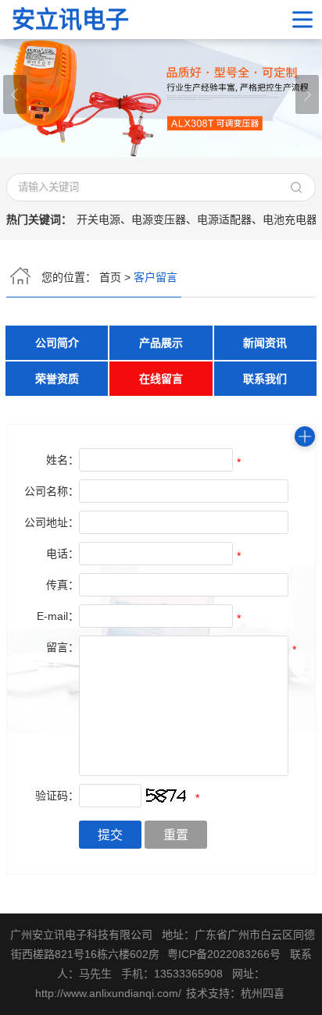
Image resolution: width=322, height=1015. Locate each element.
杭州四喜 (262, 993)
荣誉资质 (57, 378)
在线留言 (161, 378)
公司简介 (57, 342)
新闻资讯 (265, 342)
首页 (110, 277)
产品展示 (161, 342)
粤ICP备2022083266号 (224, 954)
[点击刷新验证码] (166, 795)
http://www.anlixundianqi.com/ (108, 993)
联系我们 (265, 378)
